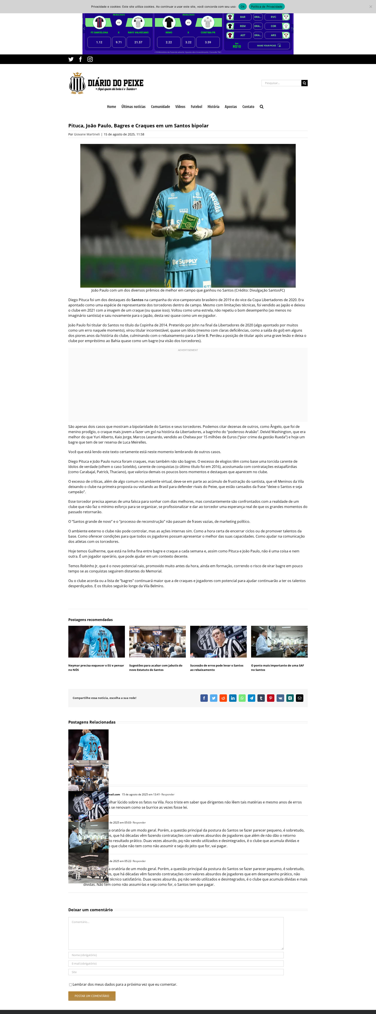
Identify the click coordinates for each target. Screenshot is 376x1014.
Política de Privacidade (267, 6)
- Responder (167, 794)
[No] (370, 6)
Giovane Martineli (87, 134)
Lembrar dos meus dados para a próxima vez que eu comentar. (125, 984)
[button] (262, 106)
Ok (243, 6)
